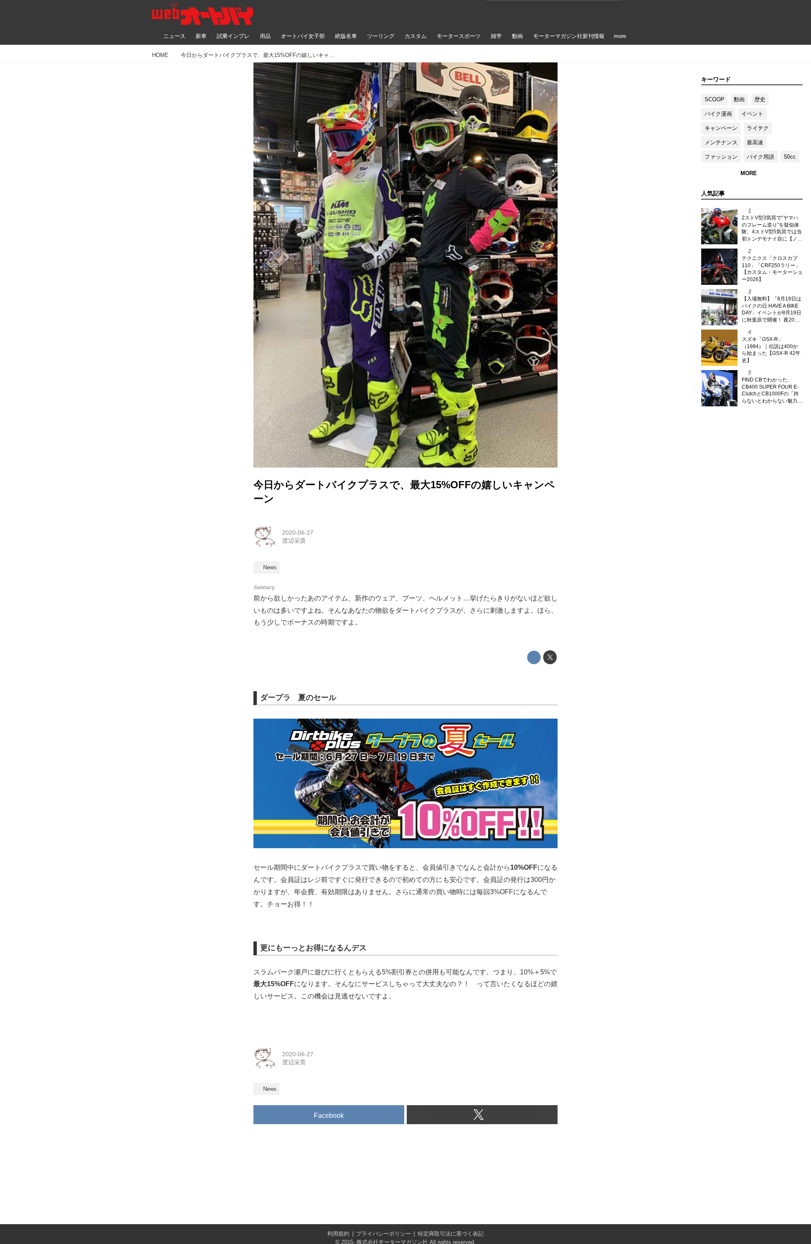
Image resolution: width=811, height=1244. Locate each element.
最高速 (755, 142)
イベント (752, 114)
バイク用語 (760, 157)
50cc (790, 157)
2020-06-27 (297, 532)
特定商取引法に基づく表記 (451, 1233)
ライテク (758, 128)
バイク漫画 (718, 114)
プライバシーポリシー (383, 1233)
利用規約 (338, 1233)
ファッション (721, 157)
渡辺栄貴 (294, 540)
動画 (739, 99)
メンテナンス (721, 142)
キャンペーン (721, 128)
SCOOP (714, 99)
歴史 (759, 99)
